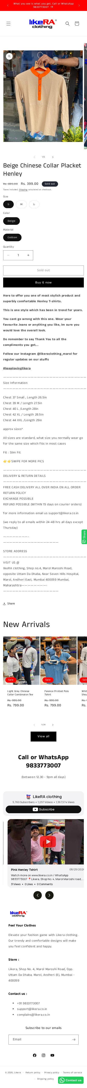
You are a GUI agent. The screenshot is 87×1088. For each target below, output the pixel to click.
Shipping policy (45, 1079)
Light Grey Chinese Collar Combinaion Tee (20, 693)
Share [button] (11, 603)
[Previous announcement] (7, 5)
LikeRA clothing (47, 796)
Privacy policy (51, 1072)
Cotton (15, 238)
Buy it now (43, 282)
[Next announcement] (79, 5)
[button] (8, 23)
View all (43, 736)
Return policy (33, 1072)
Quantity (8, 247)
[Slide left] (34, 157)
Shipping (23, 189)
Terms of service (72, 1072)
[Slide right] (52, 157)
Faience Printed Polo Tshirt (57, 693)
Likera (17, 1072)
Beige (14, 222)
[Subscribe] (73, 1040)
